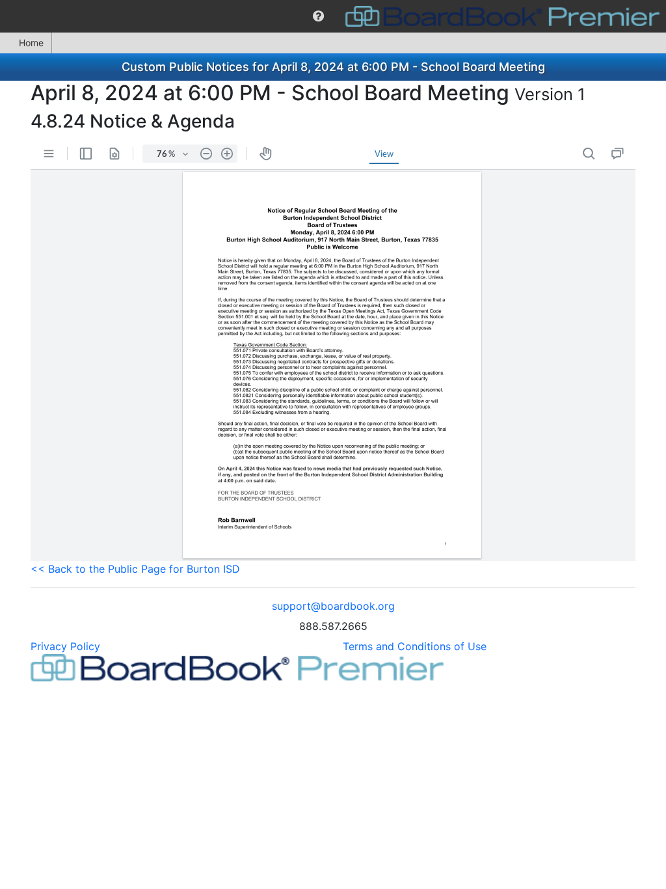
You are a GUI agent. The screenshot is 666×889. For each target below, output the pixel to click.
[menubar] (333, 16)
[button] (318, 16)
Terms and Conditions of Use (414, 646)
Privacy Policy (65, 646)
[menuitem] (318, 16)
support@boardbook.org (333, 605)
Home (31, 42)
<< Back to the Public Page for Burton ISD (135, 568)
